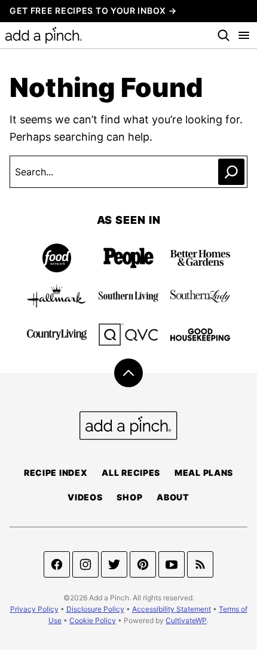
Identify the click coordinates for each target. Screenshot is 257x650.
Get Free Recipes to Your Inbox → (93, 10)
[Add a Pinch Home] (43, 35)
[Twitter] (114, 564)
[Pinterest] (143, 564)
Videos (85, 497)
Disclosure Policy (95, 609)
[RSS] (200, 564)
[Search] (223, 35)
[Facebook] (57, 564)
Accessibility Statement (171, 609)
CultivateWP (186, 620)
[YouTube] (171, 564)
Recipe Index (55, 472)
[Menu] (247, 35)
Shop (129, 497)
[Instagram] (85, 564)
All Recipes (131, 472)
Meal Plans (204, 472)
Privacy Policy (34, 609)
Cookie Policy (92, 620)
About (173, 497)
